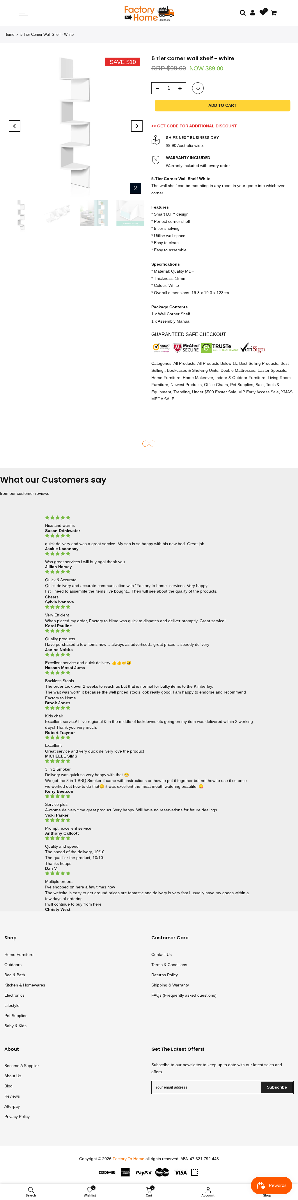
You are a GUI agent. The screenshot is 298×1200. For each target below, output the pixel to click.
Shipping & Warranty (170, 985)
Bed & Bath (14, 975)
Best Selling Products (258, 363)
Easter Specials (272, 370)
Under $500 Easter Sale (214, 392)
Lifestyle (11, 1005)
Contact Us (161, 954)
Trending (181, 392)
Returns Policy (164, 975)
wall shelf (168, 185)
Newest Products (186, 385)
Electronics (14, 995)
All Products (184, 363)
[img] (149, 518)
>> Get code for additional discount (194, 126)
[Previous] (14, 126)
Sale (260, 385)
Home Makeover (198, 377)
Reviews (12, 1096)
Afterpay (12, 1106)
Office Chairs (216, 385)
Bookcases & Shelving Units (192, 370)
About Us (12, 1075)
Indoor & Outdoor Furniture (240, 377)
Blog (8, 1086)
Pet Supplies (241, 385)
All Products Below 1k (217, 363)
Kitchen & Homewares (24, 985)
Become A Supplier (21, 1065)
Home (9, 34)
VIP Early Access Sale (259, 392)
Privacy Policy (17, 1116)
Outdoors (13, 964)
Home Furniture (165, 377)
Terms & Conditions (169, 964)
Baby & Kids (15, 1025)
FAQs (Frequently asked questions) (184, 995)
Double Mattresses (238, 370)
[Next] (137, 126)
